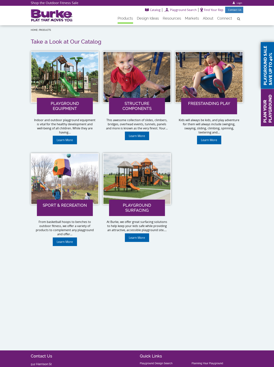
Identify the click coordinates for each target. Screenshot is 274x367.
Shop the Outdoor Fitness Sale (54, 3)
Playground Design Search (156, 363)
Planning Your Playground (207, 363)
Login (239, 2)
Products (45, 30)
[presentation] (65, 121)
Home (34, 30)
